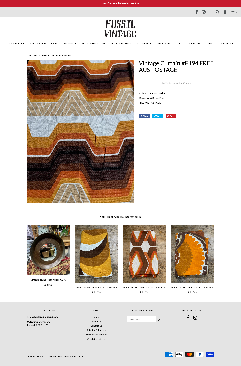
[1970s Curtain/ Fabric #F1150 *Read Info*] (96, 254)
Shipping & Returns (96, 330)
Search (96, 316)
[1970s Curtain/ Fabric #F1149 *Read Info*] (144, 254)
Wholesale (164, 43)
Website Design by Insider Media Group (66, 356)
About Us (194, 43)
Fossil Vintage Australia (37, 356)
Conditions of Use (96, 339)
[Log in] (223, 12)
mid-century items (93, 43)
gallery (211, 43)
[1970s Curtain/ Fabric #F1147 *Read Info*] (192, 254)
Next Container (121, 43)
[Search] (215, 12)
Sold (179, 43)
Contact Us (96, 325)
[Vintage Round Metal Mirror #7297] (48, 250)
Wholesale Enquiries (96, 334)
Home (30, 55)
